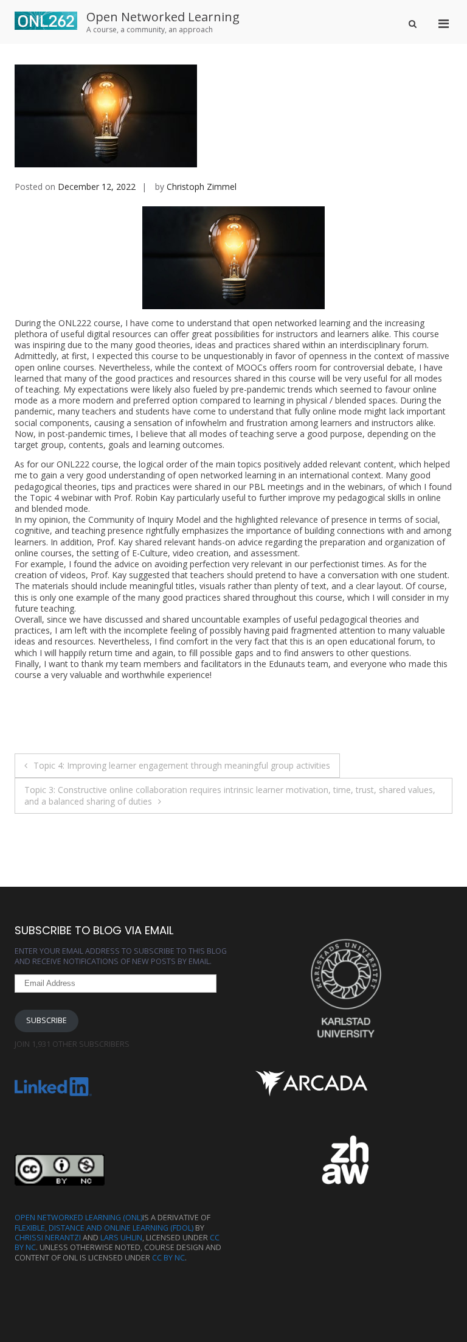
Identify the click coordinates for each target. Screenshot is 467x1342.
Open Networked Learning (163, 17)
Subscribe (46, 1020)
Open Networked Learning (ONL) (78, 1217)
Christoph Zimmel (202, 186)
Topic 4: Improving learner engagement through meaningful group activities (181, 765)
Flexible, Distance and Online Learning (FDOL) (104, 1228)
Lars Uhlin (121, 1237)
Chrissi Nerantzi (48, 1237)
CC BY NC (168, 1258)
